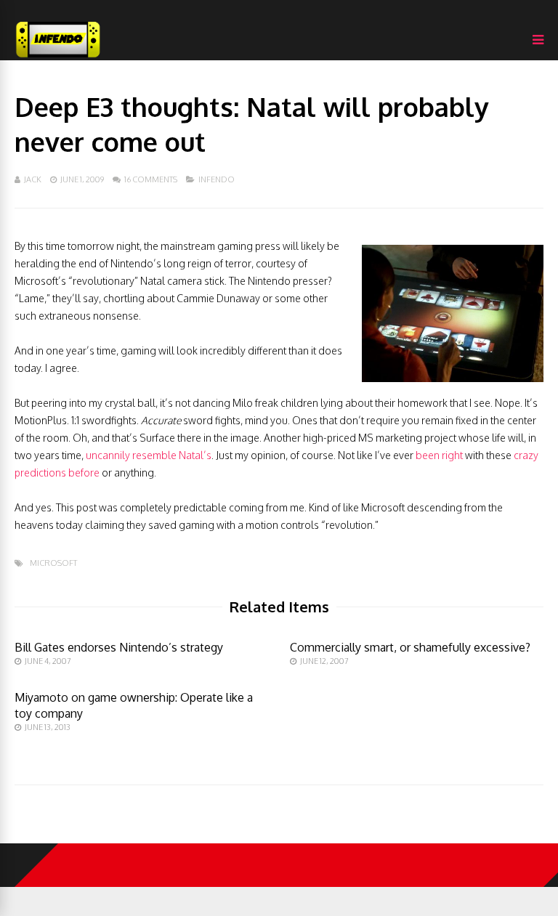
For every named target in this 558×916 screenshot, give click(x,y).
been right (439, 455)
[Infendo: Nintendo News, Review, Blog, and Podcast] (58, 57)
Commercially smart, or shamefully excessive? (410, 647)
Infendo (216, 179)
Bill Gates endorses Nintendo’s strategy (119, 647)
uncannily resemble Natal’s (148, 455)
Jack (32, 179)
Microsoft (53, 563)
